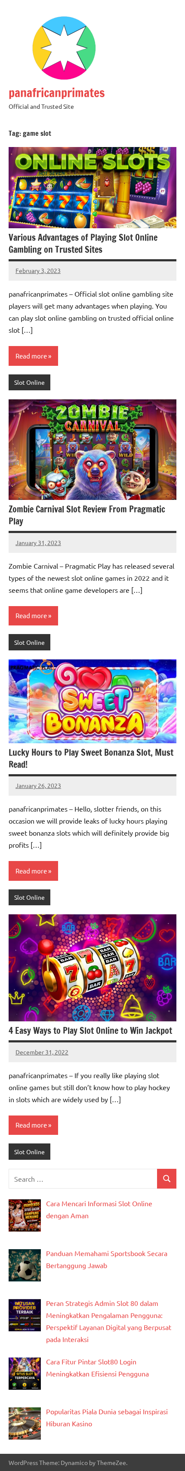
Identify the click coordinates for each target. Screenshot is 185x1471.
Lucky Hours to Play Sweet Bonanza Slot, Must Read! (91, 758)
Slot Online (29, 382)
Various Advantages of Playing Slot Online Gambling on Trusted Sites (83, 243)
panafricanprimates (57, 92)
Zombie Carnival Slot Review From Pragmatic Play (87, 515)
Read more (31, 356)
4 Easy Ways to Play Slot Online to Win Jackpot (90, 1030)
